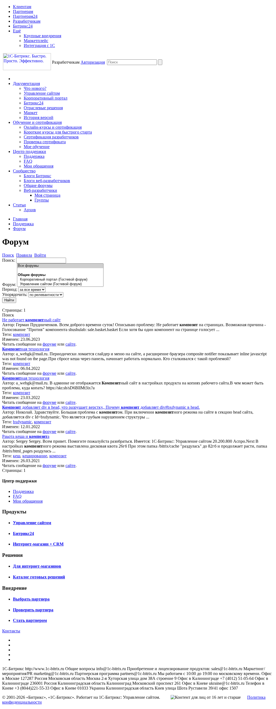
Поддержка (34, 156)
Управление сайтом (42, 93)
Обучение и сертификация (37, 122)
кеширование (34, 456)
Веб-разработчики (40, 190)
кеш (16, 456)
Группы (41, 200)
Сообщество (24, 171)
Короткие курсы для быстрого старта (58, 132)
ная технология (25, 349)
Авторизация (93, 62)
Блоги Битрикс (37, 175)
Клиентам (22, 6)
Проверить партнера (33, 610)
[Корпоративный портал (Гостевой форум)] (60, 279)
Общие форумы (38, 185)
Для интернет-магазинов (37, 566)
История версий (38, 117)
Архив (30, 209)
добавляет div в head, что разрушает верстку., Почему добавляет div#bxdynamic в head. (101, 407)
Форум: (9, 284)
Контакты (11, 631)
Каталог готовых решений (39, 577)
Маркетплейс (36, 40)
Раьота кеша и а (25, 436)
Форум (19, 228)
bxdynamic (22, 422)
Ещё (17, 31)
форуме (49, 344)
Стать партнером (30, 620)
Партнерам (23, 11)
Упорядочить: (14, 294)
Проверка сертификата (45, 141)
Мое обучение (37, 146)
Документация (26, 83)
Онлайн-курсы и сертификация (53, 127)
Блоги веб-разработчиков (47, 180)
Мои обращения (38, 166)
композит (21, 334)
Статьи (19, 205)
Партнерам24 (25, 16)
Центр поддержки (29, 151)
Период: (9, 289)
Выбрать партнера (31, 599)
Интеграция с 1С (39, 45)
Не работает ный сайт (31, 320)
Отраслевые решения (43, 107)
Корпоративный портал (45, 98)
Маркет (30, 112)
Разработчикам (26, 21)
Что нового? (35, 88)
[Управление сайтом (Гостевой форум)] (60, 284)
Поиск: (8, 260)
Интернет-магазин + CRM (38, 544)
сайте (70, 344)
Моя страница (47, 195)
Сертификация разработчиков (51, 137)
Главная (20, 219)
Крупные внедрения (42, 35)
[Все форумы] (60, 266)
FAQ (28, 161)
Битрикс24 (23, 26)
